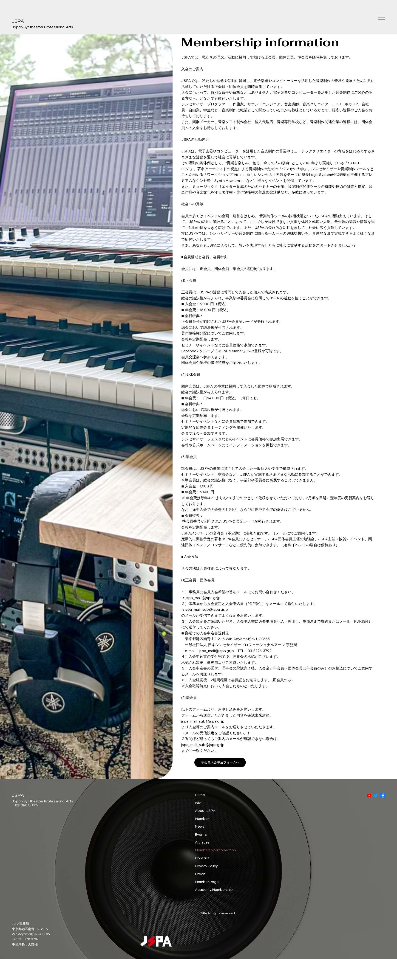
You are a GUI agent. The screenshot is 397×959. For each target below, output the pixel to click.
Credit (200, 874)
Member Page (207, 882)
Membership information (215, 850)
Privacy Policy (206, 866)
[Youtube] (369, 795)
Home (200, 795)
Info (198, 803)
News (199, 826)
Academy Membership (214, 890)
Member (202, 819)
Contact (202, 858)
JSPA (18, 21)
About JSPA (205, 811)
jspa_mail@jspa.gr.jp (203, 597)
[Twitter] (375, 795)
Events (201, 834)
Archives (202, 842)
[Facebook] (382, 795)
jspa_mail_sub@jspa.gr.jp (206, 609)
